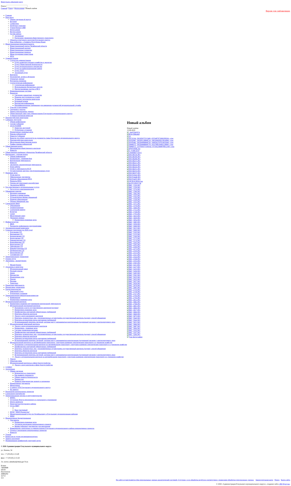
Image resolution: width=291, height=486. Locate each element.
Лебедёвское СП (16, 246)
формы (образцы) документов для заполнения (32, 426)
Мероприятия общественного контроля (25, 148)
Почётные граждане (18, 26)
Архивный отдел (21, 73)
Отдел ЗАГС (19, 71)
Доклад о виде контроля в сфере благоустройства (34, 365)
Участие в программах (19, 107)
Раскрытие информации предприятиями (25, 226)
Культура (13, 212)
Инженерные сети (17, 277)
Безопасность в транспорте (25, 373)
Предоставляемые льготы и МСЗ (27, 89)
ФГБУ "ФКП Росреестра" (20, 412)
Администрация (11, 58)
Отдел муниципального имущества (28, 66)
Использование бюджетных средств (28, 87)
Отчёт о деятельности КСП (20, 169)
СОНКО (8, 367)
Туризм (8, 434)
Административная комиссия (21, 116)
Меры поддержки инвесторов (21, 54)
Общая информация (17, 122)
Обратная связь (16, 361)
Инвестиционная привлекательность (19, 44)
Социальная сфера (12, 203)
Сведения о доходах (17, 109)
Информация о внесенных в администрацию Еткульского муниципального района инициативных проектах (52, 428)
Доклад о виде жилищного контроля (29, 316)
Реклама (13, 281)
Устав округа (15, 175)
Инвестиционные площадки (21, 50)
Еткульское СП (16, 232)
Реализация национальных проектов (19, 392)
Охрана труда (10, 259)
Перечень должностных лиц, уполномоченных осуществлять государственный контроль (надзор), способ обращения (60, 318)
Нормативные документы (20, 383)
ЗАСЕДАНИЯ (15, 126)
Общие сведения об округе (20, 19)
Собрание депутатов (13, 120)
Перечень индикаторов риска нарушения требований (35, 320)
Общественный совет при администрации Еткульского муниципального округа (41, 113)
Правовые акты (11, 173)
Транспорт (14, 283)
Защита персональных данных (22, 111)
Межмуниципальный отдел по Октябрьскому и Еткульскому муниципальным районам (44, 414)
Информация (15, 297)
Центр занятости (16, 402)
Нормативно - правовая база (21, 158)
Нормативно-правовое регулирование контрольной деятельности (35, 304)
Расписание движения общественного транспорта (34, 38)
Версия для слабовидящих (278, 11)
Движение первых (17, 218)
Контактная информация (24, 103)
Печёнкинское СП (17, 250)
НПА (12, 56)
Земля (12, 273)
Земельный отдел (16, 291)
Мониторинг (15, 385)
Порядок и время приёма (19, 195)
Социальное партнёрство (15, 394)
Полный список (16, 271)
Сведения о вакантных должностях (28, 95)
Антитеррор (10, 369)
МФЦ (12, 416)
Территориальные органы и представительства (23, 396)
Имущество (14, 275)
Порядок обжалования (18, 199)
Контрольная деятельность (20, 161)
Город (10, 8)
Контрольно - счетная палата (16, 154)
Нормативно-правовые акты (26, 220)
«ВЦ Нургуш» (284, 484)
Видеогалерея (15, 32)
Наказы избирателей (18, 134)
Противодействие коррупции (16, 118)
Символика (14, 24)
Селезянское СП (16, 255)
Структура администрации (20, 60)
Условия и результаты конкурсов (27, 99)
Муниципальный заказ (19, 269)
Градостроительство (13, 289)
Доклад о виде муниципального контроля (31, 326)
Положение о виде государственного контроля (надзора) (36, 308)
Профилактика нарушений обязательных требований (35, 312)
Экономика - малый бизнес (15, 261)
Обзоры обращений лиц (19, 201)
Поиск (277, 480)
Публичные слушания (23, 130)
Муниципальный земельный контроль (25, 324)
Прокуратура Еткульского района (23, 404)
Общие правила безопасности (26, 377)
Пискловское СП (16, 253)
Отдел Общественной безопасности (28, 64)
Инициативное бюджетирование (18, 418)
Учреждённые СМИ (18, 28)
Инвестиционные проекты (20, 52)
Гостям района (15, 34)
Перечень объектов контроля (26, 314)
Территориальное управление (17, 257)
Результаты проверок (18, 81)
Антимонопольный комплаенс (17, 228)
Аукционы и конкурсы (14, 267)
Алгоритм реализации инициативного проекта (33, 424)
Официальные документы (20, 177)
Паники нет (19, 379)
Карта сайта (285, 480)
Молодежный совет (17, 216)
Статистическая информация (21, 83)
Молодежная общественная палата (23, 142)
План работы (15, 167)
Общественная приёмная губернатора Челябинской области (28, 152)
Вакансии (14, 93)
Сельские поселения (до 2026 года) (19, 230)
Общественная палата (13, 146)
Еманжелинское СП (17, 240)
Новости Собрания (17, 136)
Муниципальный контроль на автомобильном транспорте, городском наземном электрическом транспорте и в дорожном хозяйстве (61, 342)
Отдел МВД (14, 406)
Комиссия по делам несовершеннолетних (21, 437)
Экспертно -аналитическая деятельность (25, 165)
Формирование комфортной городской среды (23, 441)
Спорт (12, 214)
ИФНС (12, 398)
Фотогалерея (19, 8)
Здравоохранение (17, 208)
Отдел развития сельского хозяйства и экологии (33, 62)
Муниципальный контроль (15, 302)
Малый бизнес (15, 265)
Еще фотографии (135, 337)
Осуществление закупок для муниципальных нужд (30, 171)
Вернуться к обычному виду (12, 2)
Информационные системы (20, 91)
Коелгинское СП (16, 244)
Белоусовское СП (16, 238)
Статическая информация (24, 85)
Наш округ (9, 17)
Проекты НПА (15, 181)
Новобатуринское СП (18, 248)
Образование (15, 205)
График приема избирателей (21, 144)
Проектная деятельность (14, 285)
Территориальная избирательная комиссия (21, 295)
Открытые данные (17, 79)
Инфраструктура (11, 222)
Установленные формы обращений (23, 197)
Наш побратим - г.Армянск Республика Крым (27, 42)
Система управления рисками (26, 330)
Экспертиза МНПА (17, 185)
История (13, 21)
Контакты (14, 75)
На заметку (14, 389)
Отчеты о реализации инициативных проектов (28, 430)
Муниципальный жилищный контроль (25, 306)
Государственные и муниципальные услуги (22, 187)
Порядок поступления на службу (27, 97)
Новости (13, 150)
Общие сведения (16, 371)
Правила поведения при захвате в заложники (32, 381)
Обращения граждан (13, 191)
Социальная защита (17, 210)
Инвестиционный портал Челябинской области (28, 46)
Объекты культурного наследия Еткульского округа (30, 40)
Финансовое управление (15, 287)
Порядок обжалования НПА (21, 179)
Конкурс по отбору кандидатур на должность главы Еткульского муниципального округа (45, 138)
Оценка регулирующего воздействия (24, 183)
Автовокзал (19, 36)
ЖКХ (12, 224)
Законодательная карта (264, 480)
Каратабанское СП (17, 242)
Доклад (13, 359)
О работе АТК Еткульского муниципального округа (30, 387)
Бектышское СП (16, 234)
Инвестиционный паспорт (20, 48)
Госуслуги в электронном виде (22, 189)
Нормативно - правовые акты (26, 328)
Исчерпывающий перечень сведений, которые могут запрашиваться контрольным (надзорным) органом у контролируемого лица (65, 322)
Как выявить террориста (24, 375)
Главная (4, 8)
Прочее (13, 279)
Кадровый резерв (21, 101)
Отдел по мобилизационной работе (28, 69)
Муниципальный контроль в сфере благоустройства (30, 363)
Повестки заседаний (22, 128)
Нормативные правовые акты (21, 132)
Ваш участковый (21, 410)
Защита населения (12, 439)
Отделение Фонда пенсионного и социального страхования (33, 400)
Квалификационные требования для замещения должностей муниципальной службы (48, 105)
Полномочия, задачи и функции (22, 77)
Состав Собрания (17, 124)
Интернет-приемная (18, 193)
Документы (14, 420)
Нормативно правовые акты (21, 300)
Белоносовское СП (17, 236)
